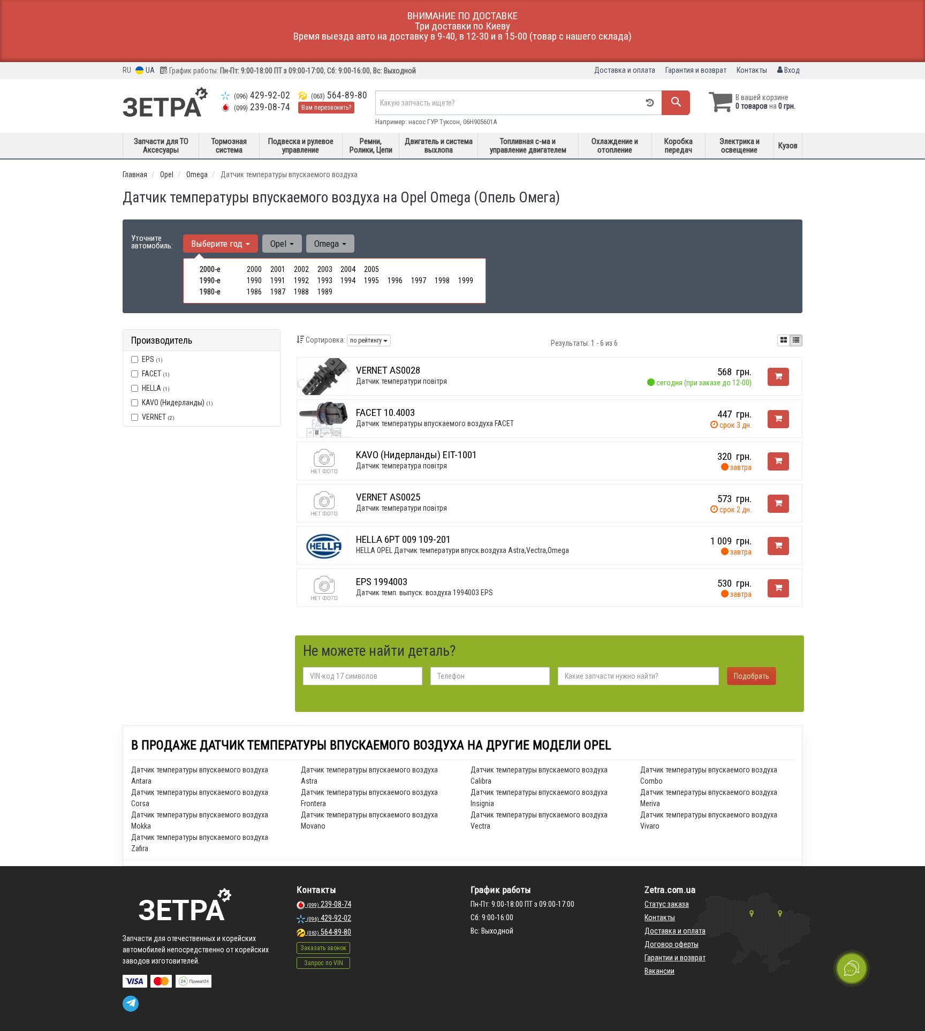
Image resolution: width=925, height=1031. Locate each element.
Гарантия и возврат (695, 70)
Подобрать (751, 676)
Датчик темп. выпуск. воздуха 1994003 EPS (424, 592)
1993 (324, 280)
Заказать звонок (323, 948)
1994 (347, 280)
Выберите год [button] (218, 243)
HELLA (156, 388)
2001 (277, 269)
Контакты (752, 70)
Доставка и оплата (624, 70)
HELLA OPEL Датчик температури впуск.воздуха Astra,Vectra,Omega (462, 550)
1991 (277, 280)
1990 (254, 280)
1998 (442, 280)
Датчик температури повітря (401, 381)
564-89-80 (339, 95)
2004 (347, 269)
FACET (156, 373)
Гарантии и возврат (675, 957)
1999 (465, 280)
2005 (371, 269)
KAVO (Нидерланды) (177, 402)
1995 (371, 280)
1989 (324, 291)
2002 (301, 269)
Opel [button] (279, 243)
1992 (301, 280)
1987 (277, 291)
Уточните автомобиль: (152, 242)
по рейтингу (366, 340)
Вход (791, 70)
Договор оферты (672, 944)
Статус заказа (667, 904)
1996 (395, 280)
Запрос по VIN (323, 963)
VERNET (158, 417)
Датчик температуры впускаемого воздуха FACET (435, 423)
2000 (254, 269)
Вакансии (659, 971)
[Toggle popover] (851, 968)
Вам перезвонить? (326, 107)
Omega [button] (327, 243)
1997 (418, 280)
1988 (301, 291)
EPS (152, 359)
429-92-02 (262, 95)
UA (149, 70)
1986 (254, 291)
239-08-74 (262, 107)
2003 (324, 269)
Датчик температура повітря (401, 465)
